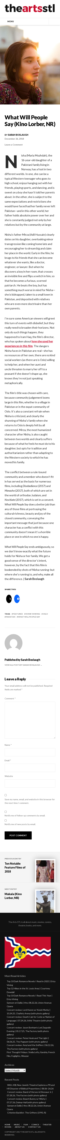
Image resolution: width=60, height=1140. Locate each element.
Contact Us (34, 1127)
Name (8, 745)
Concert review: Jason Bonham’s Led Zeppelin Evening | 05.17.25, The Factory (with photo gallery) (29, 1031)
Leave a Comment (14, 144)
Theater (47, 1125)
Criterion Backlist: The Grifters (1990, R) (26, 1112)
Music (17, 1125)
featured (18, 614)
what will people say (29, 617)
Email (8, 760)
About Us (19, 1127)
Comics (35, 1125)
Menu (10, 21)
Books (8, 1127)
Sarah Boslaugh (18, 134)
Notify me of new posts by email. (20, 824)
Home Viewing (33, 614)
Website (9, 776)
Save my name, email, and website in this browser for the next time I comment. (30, 801)
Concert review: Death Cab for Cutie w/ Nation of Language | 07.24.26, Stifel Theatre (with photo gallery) (30, 1020)
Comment (10, 698)
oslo (45, 614)
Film (26, 1125)
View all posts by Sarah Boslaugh (22, 665)
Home (7, 1125)
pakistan (10, 617)
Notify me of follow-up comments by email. (25, 815)
